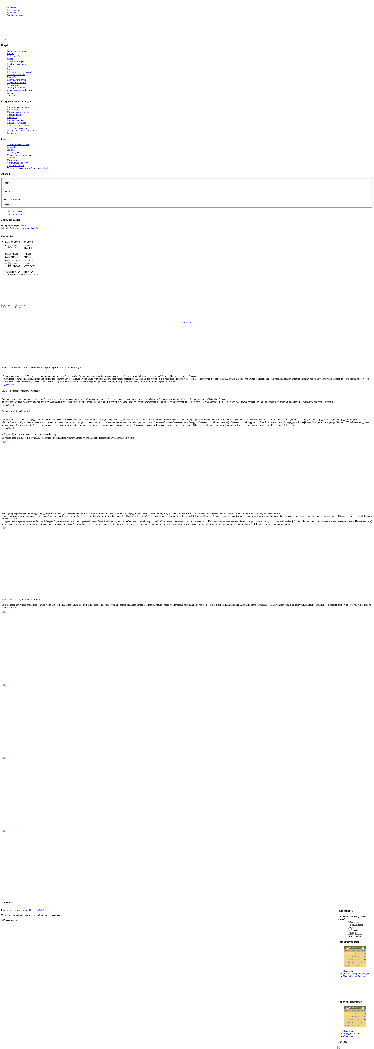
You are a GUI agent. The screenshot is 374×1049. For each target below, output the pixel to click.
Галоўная (11, 7)
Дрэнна (353, 932)
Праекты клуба (14, 10)
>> (363, 948)
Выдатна (354, 922)
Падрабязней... (9, 384)
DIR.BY (187, 322)
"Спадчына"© (35, 910)
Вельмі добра (356, 925)
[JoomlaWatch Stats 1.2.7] (21, 228)
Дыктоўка (12, 12)
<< (347, 948)
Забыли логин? (14, 214)
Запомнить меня (12, 199)
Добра (353, 927)
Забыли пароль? (15, 211)
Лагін (6, 183)
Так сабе (354, 930)
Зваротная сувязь (15, 15)
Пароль (7, 191)
